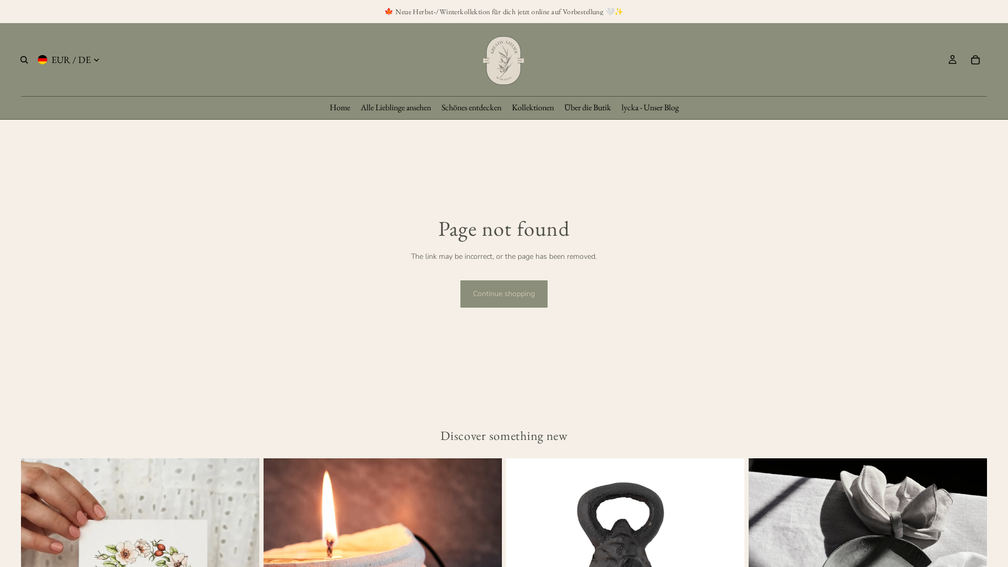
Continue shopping (504, 294)
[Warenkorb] (975, 59)
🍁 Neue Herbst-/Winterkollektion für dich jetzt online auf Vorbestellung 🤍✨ (503, 11)
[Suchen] (24, 59)
